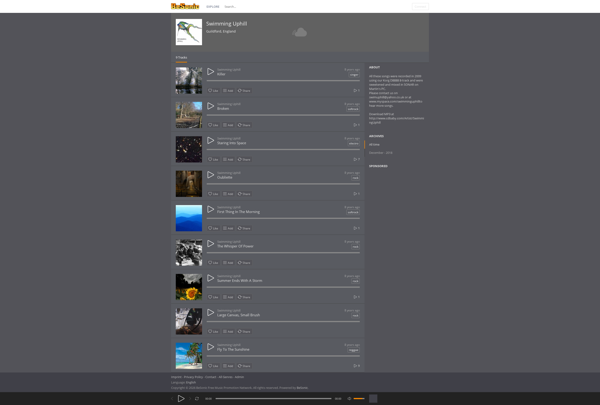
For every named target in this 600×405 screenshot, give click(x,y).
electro (353, 143)
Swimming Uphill (226, 23)
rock (355, 178)
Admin (239, 377)
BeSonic (302, 388)
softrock (353, 109)
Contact (210, 377)
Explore (212, 6)
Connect (420, 6)
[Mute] (349, 398)
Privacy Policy (193, 377)
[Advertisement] (391, 209)
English (191, 382)
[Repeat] (197, 398)
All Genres (225, 377)
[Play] (181, 398)
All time (374, 144)
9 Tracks (181, 57)
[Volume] (359, 398)
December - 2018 (380, 153)
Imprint (176, 377)
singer (354, 75)
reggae (353, 350)
